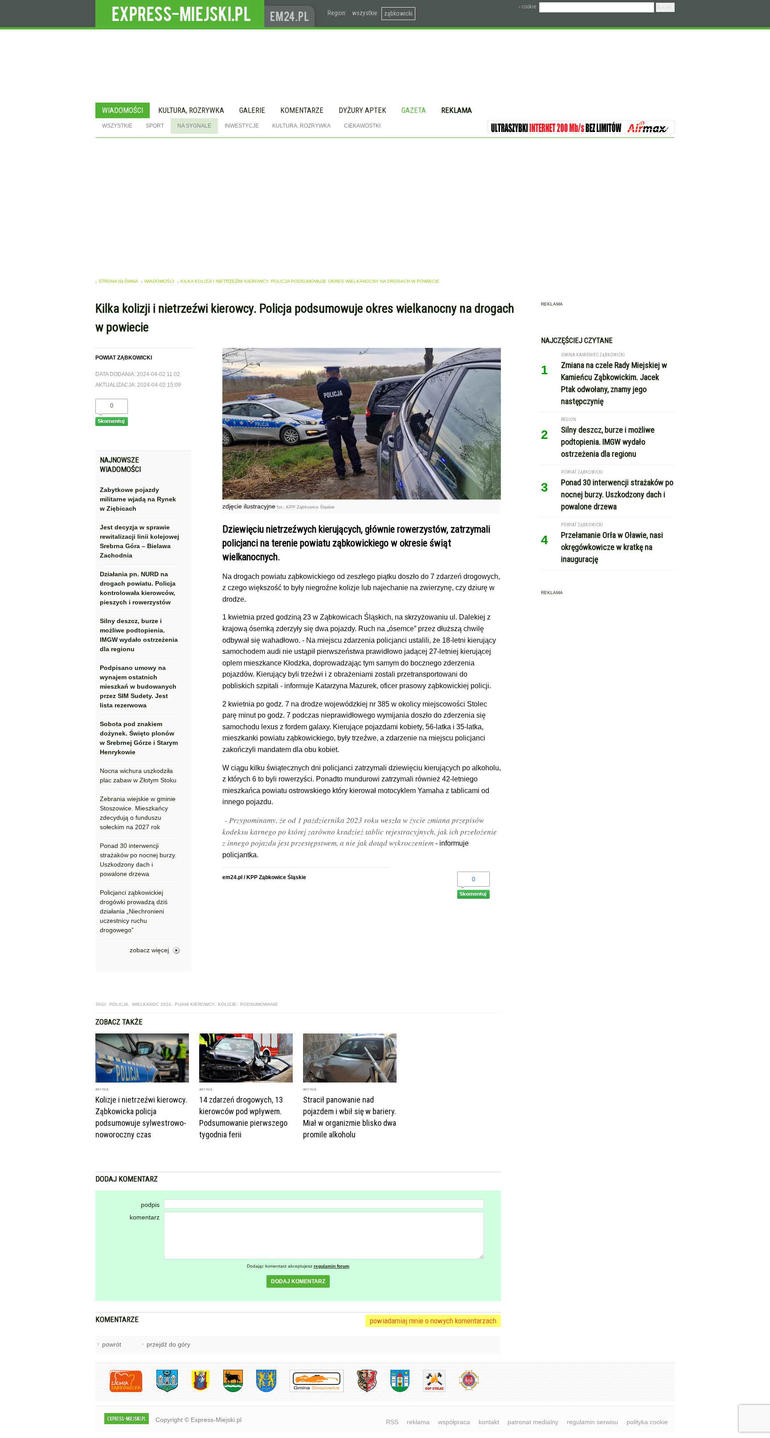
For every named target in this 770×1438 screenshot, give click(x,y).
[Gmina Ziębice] (393, 1390)
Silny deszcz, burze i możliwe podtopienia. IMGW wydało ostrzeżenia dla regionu (139, 635)
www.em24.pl (291, 13)
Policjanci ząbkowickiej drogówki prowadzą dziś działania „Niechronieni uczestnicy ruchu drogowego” (134, 911)
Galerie (252, 110)
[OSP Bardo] (462, 1389)
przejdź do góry (168, 1344)
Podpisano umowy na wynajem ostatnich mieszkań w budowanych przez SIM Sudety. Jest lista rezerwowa (138, 686)
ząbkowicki (398, 13)
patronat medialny (533, 1422)
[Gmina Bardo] (194, 1390)
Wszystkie (117, 126)
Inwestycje (242, 126)
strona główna (118, 281)
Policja (118, 1004)
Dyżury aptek (362, 110)
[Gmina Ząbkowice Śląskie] (160, 1390)
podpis (150, 1204)
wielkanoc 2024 (151, 1004)
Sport (155, 126)
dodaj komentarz (298, 1281)
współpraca (454, 1422)
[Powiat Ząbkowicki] (119, 1390)
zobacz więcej (149, 950)
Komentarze (302, 110)
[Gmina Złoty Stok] (360, 1390)
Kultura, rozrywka (191, 110)
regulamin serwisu (592, 1422)
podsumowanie (259, 1004)
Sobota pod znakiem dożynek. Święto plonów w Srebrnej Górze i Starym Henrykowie (139, 738)
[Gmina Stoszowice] (310, 1390)
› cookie (527, 7)
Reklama (456, 110)
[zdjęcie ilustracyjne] (361, 497)
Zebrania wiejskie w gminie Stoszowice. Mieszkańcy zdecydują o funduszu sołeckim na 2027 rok (138, 813)
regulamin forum (331, 1266)
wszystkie (364, 13)
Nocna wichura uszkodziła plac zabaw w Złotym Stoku (138, 775)
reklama (418, 1422)
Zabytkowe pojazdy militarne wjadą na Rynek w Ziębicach (138, 499)
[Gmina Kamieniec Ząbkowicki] (259, 1390)
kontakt (489, 1422)
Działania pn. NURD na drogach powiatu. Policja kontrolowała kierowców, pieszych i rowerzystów (138, 588)
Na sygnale (194, 126)
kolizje (227, 1004)
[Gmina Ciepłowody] (226, 1390)
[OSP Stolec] (428, 1390)
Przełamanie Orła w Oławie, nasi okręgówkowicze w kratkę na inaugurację (612, 547)
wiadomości (159, 281)
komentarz (145, 1217)
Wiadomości (122, 110)
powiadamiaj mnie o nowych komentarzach (433, 1320)
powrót (111, 1344)
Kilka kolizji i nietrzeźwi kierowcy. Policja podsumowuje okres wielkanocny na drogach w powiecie (309, 281)
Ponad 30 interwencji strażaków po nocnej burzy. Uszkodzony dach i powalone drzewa (138, 859)
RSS (392, 1422)
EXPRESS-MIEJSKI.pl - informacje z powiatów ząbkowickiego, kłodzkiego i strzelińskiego (179, 14)
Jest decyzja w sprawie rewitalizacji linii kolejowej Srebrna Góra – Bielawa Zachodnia (139, 541)
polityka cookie (647, 1422)
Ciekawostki (362, 126)
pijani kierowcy (194, 1004)
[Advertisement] (385, 204)
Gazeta (413, 110)
